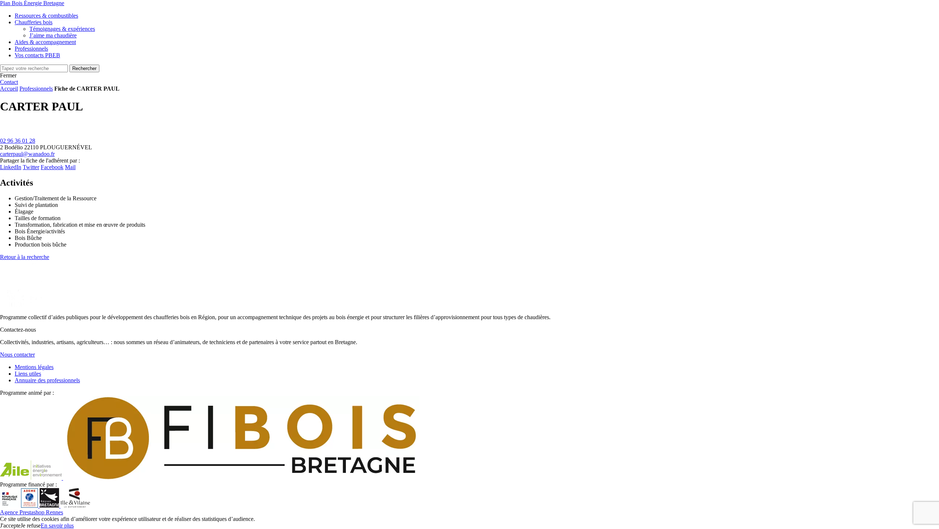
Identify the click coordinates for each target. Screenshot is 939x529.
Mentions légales (34, 367)
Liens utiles (28, 374)
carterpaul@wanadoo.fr (27, 154)
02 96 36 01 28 (17, 141)
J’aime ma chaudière (53, 35)
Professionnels (36, 88)
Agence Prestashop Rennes (31, 512)
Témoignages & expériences (62, 29)
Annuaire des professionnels (47, 380)
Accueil (9, 88)
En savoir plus (57, 525)
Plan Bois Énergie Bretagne (32, 3)
